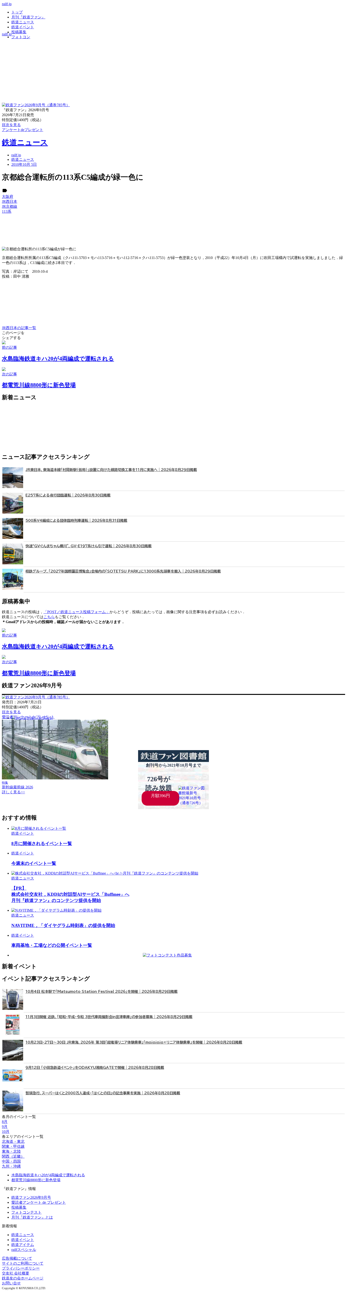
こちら (49, 617)
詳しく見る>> (13, 792)
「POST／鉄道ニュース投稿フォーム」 (76, 612)
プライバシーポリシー (21, 1268)
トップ (17, 12)
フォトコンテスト (26, 1212)
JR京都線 (9, 206)
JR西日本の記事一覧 (19, 328)
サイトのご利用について (22, 1263)
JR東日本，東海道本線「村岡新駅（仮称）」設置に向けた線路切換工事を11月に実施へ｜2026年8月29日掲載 (111, 470)
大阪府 (7, 197)
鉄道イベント (22, 27)
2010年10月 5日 (24, 164)
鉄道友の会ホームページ (22, 1278)
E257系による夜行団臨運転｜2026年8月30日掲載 (67, 495)
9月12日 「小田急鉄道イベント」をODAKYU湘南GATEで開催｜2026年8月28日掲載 (94, 1067)
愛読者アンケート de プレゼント (38, 1202)
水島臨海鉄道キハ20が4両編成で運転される (48, 1175)
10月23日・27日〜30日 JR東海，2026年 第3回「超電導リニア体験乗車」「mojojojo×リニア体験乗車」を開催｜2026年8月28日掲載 (133, 1042)
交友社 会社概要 (15, 1273)
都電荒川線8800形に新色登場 (35, 1180)
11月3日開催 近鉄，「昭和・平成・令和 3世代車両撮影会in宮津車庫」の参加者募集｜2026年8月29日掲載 (108, 1017)
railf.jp (7, 4)
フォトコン (20, 37)
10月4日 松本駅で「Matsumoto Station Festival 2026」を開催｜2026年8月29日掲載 (101, 991)
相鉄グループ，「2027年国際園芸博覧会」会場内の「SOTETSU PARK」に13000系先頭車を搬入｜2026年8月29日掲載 (123, 571)
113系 (6, 211)
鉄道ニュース (22, 22)
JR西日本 (9, 202)
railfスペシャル (23, 1250)
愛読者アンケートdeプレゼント (28, 717)
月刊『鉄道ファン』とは (32, 1217)
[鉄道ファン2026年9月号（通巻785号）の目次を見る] (36, 105)
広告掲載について (17, 1258)
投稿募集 (18, 32)
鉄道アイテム (22, 1245)
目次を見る (11, 712)
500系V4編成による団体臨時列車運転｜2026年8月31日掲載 (76, 520)
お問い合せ (11, 1283)
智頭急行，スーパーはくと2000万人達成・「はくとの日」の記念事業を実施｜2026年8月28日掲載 (102, 1093)
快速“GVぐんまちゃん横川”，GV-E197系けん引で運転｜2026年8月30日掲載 (88, 546)
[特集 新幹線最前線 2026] (55, 778)
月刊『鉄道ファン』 (28, 17)
